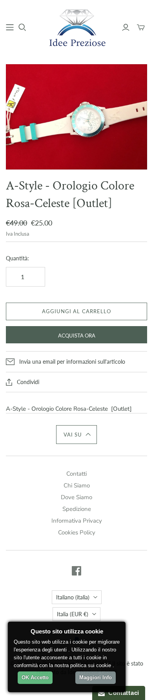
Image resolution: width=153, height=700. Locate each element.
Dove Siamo (76, 497)
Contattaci (122, 692)
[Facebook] (76, 571)
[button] (76, 434)
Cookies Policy (76, 532)
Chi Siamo (77, 485)
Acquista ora (76, 335)
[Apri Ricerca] (22, 27)
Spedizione (76, 509)
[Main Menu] (10, 27)
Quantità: (17, 258)
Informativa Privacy (76, 521)
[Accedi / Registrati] (126, 27)
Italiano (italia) (72, 597)
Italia (72, 614)
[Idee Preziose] (76, 26)
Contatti (76, 474)
